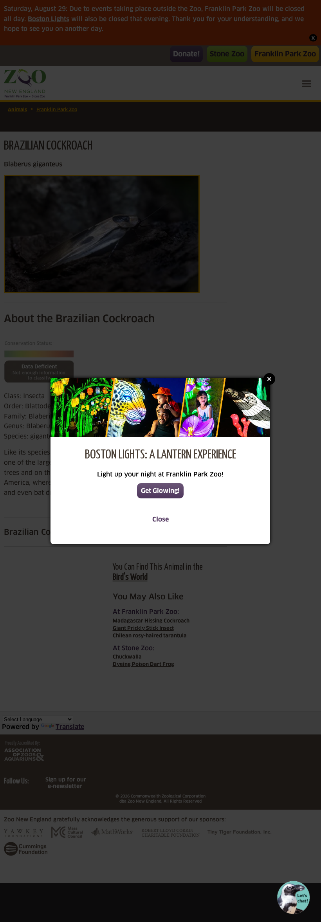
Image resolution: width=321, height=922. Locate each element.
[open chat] (295, 897)
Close (160, 519)
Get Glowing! (160, 490)
